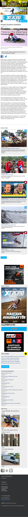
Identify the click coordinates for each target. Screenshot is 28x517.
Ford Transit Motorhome (7, 449)
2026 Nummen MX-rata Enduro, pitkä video (10, 359)
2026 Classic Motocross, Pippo (7, 386)
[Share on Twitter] (6, 56)
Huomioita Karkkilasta (5, 396)
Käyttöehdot (3, 489)
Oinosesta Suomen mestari (7, 174)
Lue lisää (3, 178)
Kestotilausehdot (4, 486)
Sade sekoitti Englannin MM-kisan (8, 224)
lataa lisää (4, 257)
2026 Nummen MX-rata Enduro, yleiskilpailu (10, 361)
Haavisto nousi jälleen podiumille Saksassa (10, 148)
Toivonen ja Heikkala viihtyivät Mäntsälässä (10, 358)
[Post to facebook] (2, 56)
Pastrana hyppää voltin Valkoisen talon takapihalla (10, 403)
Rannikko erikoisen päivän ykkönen (8, 393)
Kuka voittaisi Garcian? (5, 383)
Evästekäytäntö (4, 490)
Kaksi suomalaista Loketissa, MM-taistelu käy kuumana (11, 389)
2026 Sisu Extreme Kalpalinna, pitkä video (9, 376)
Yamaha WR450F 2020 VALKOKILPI (10, 411)
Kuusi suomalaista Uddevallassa (7, 379)
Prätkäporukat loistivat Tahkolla (7, 399)
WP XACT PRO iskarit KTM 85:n (10, 430)
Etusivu (11, 23)
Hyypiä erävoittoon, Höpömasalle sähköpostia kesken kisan (14, 199)
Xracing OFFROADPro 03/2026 (8, 325)
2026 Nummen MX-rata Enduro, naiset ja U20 (10, 363)
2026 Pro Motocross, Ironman (7, 250)
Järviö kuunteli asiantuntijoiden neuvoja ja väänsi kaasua (13, 356)
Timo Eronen (6, 27)
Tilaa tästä (14, 329)
